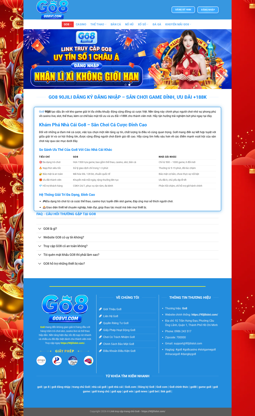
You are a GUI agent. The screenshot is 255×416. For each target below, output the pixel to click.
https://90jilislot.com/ (72, 343)
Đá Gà (157, 24)
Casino (81, 24)
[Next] (223, 59)
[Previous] (32, 59)
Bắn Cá (116, 24)
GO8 (66, 24)
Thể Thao (97, 24)
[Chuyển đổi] (39, 229)
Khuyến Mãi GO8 (177, 24)
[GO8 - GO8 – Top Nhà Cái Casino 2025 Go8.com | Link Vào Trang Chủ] (53, 9)
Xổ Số (142, 24)
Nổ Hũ (129, 24)
